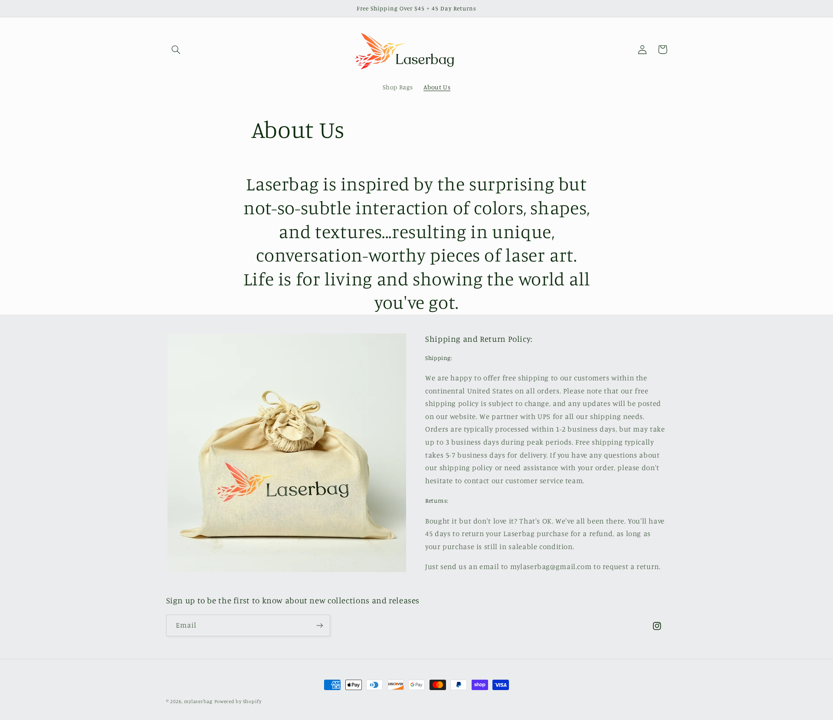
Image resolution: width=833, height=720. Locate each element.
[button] (176, 49)
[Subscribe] (319, 625)
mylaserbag (198, 701)
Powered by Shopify (238, 701)
